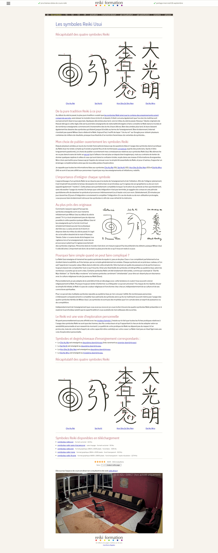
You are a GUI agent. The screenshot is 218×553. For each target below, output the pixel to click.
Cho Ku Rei (70, 103)
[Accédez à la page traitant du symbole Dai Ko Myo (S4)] (150, 70)
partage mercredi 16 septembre (169, 3)
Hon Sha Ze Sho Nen (125, 103)
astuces (168, 15)
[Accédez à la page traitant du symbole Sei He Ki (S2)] (98, 70)
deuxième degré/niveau (93, 343)
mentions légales (109, 545)
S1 (66, 15)
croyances (122, 149)
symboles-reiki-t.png (66, 452)
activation (94, 15)
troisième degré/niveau (93, 353)
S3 (79, 15)
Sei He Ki (98, 103)
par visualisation (126, 15)
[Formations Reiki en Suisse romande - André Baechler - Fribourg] (109, 540)
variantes (157, 15)
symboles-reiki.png (66, 449)
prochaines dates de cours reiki (53, 3)
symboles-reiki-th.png (67, 455)
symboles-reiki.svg (65, 442)
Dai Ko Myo (150, 103)
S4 (85, 15)
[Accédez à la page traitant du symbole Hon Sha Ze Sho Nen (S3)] (125, 70)
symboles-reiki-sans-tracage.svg (71, 445)
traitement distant (109, 15)
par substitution (143, 15)
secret (86, 154)
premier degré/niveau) (127, 343)
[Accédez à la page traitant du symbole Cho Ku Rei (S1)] (70, 70)
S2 (72, 15)
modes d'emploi (104, 321)
